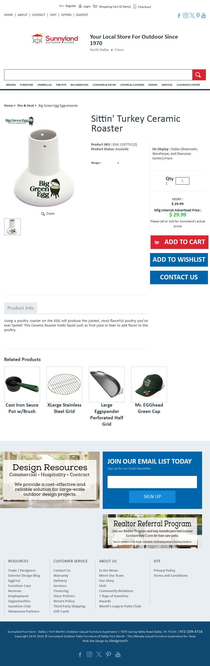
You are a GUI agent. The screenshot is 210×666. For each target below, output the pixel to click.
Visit (53, 15)
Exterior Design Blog (24, 576)
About (22, 15)
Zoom (50, 214)
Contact (38, 15)
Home (8, 15)
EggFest (82, 15)
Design (153, 85)
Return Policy (64, 601)
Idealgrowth (118, 641)
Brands (11, 85)
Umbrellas (44, 85)
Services (167, 85)
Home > (10, 106)
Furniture (26, 85)
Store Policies (64, 596)
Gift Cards (61, 612)
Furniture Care (19, 586)
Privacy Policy (164, 571)
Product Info (20, 308)
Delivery (60, 581)
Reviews (15, 591)
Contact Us (62, 571)
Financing (61, 591)
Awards (105, 601)
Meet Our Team (111, 576)
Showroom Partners (23, 612)
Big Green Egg (79, 85)
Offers (66, 15)
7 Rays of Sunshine (114, 596)
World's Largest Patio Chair (120, 606)
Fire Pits (61, 85)
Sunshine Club (19, 606)
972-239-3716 (191, 632)
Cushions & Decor (104, 85)
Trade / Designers (22, 571)
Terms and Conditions (171, 576)
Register (71, 6)
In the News (108, 571)
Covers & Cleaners (132, 85)
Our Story (106, 581)
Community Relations (116, 591)
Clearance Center (188, 85)
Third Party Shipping (69, 606)
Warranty (61, 576)
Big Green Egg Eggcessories (58, 106)
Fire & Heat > (27, 106)
